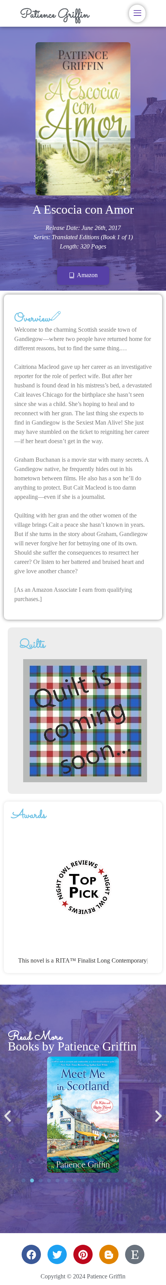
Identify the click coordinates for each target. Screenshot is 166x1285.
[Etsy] (134, 1254)
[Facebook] (31, 1254)
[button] (7, 1116)
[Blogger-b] (109, 1254)
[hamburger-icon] (137, 13)
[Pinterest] (83, 1254)
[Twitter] (57, 1254)
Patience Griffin (54, 15)
